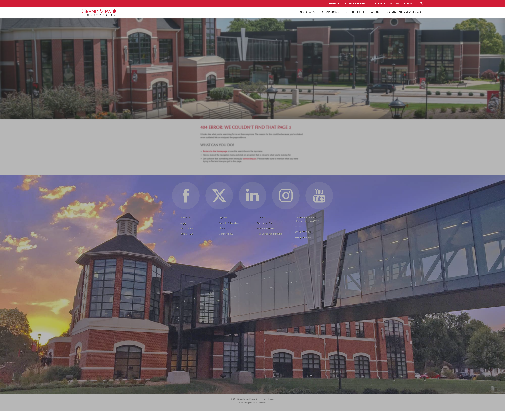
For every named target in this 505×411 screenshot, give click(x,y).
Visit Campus (187, 228)
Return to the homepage (215, 151)
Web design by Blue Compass (252, 403)
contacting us (249, 158)
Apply (183, 223)
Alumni (222, 228)
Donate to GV (226, 233)
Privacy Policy (267, 399)
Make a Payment (266, 228)
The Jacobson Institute (269, 233)
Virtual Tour (186, 233)
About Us (185, 217)
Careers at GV (264, 223)
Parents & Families (229, 223)
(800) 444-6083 (303, 237)
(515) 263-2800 (303, 232)
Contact (261, 217)
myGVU (223, 217)
